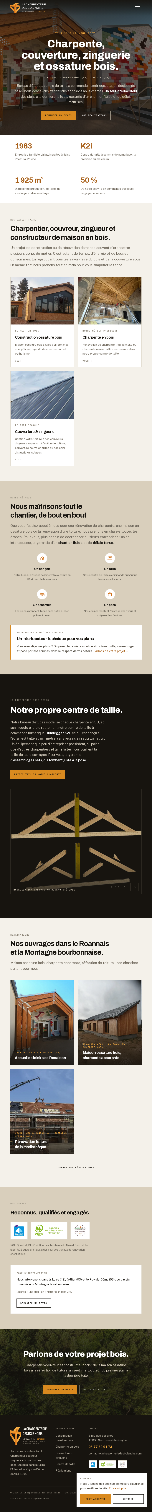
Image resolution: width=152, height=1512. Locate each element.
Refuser (128, 1499)
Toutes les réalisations (76, 1167)
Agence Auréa (41, 1498)
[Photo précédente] (125, 887)
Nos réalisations (94, 115)
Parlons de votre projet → (111, 651)
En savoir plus (118, 1488)
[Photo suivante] (134, 887)
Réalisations (63, 1470)
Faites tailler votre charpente (37, 774)
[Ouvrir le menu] (137, 8)
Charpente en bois (67, 1446)
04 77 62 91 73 (94, 1389)
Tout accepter (95, 1499)
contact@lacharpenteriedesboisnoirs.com (115, 1453)
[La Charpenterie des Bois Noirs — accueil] (30, 8)
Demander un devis (58, 115)
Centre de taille (65, 1464)
